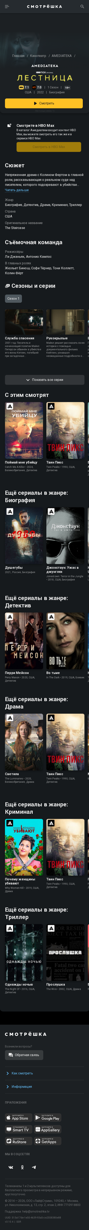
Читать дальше (17, 190)
